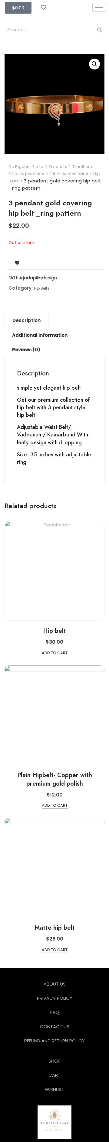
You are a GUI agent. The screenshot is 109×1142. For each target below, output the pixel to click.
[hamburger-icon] (99, 7)
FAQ (54, 1012)
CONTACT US (54, 1026)
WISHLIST (54, 1089)
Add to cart (55, 653)
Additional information (40, 335)
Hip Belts (41, 288)
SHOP (54, 1061)
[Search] (100, 29)
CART (54, 1075)
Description (26, 320)
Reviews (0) (26, 349)
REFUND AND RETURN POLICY (54, 1040)
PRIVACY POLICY (54, 998)
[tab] (26, 320)
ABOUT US (55, 984)
